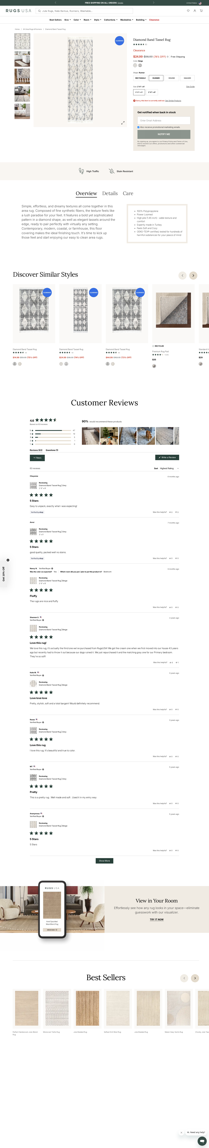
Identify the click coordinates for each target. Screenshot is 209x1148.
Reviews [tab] (36, 450)
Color (76, 20)
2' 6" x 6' (139, 92)
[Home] (18, 11)
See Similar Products (173, 101)
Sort (156, 468)
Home (17, 29)
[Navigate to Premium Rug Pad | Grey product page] (173, 310)
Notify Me (164, 134)
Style (96, 20)
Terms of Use (182, 141)
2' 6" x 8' (152, 92)
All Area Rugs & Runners (32, 29)
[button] (140, 44)
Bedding (140, 20)
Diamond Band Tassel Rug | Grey (52, 486)
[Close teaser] (8, 560)
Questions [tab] (52, 450)
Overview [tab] (86, 193)
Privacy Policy (168, 141)
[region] (130, 436)
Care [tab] (128, 193)
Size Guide (190, 86)
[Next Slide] (177, 436)
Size (66, 20)
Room (86, 20)
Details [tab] (110, 193)
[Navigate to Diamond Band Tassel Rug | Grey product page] (34, 310)
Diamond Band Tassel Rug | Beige (53, 582)
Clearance (154, 20)
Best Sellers (56, 20)
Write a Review (170, 458)
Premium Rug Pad (160, 351)
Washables (125, 20)
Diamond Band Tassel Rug (55, 29)
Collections (109, 20)
